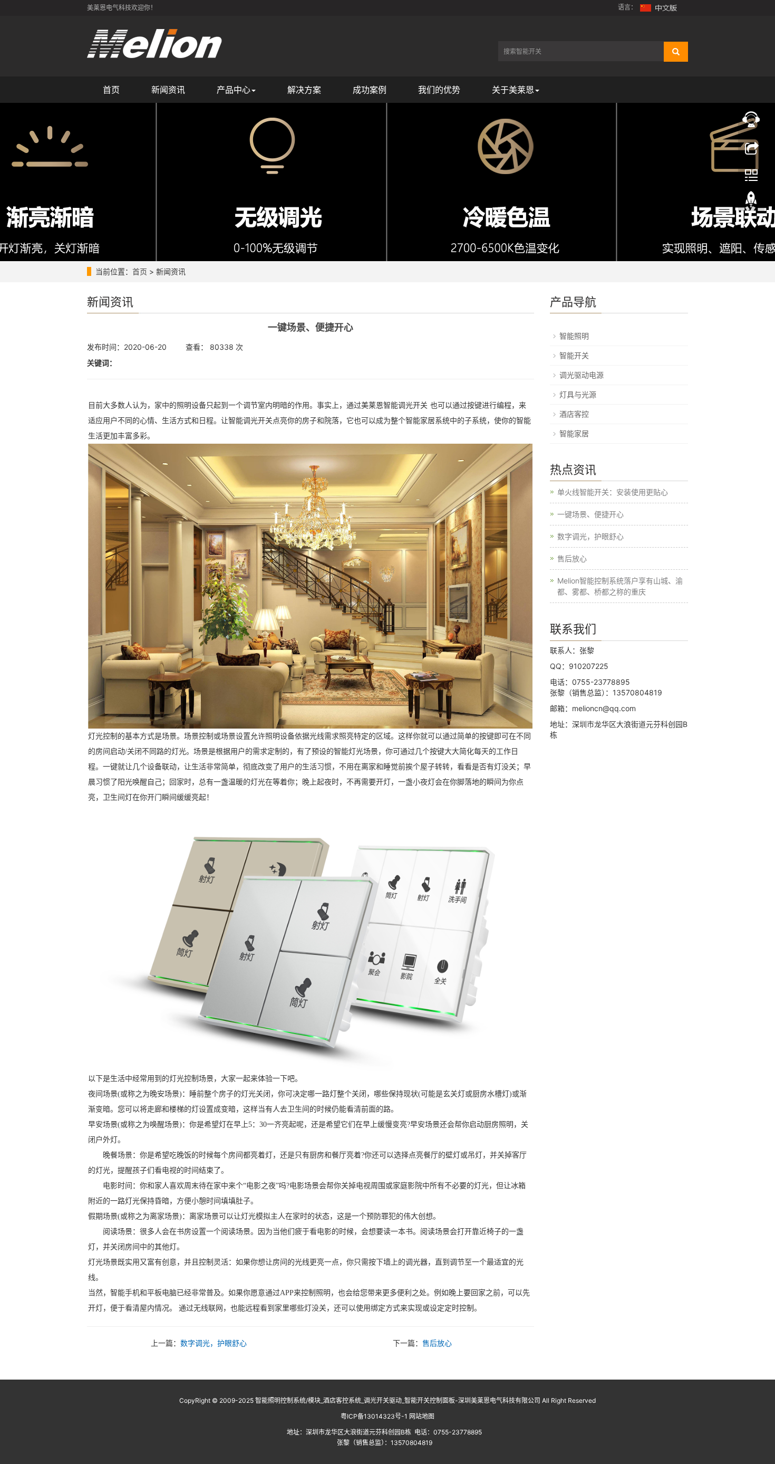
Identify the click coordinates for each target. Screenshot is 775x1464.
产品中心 (233, 89)
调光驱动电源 (581, 374)
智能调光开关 (405, 405)
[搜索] (676, 52)
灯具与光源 (577, 394)
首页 (111, 89)
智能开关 (574, 355)
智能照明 (574, 335)
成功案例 (369, 89)
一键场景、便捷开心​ (590, 514)
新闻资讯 (168, 89)
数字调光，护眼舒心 (213, 1342)
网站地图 (421, 1416)
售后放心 (437, 1342)
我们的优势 (439, 89)
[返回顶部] (751, 202)
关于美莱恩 (513, 89)
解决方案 (304, 89)
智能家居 (574, 433)
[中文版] (659, 7)
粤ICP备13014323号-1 (374, 1416)
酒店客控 (574, 413)
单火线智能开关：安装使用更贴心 (612, 491)
